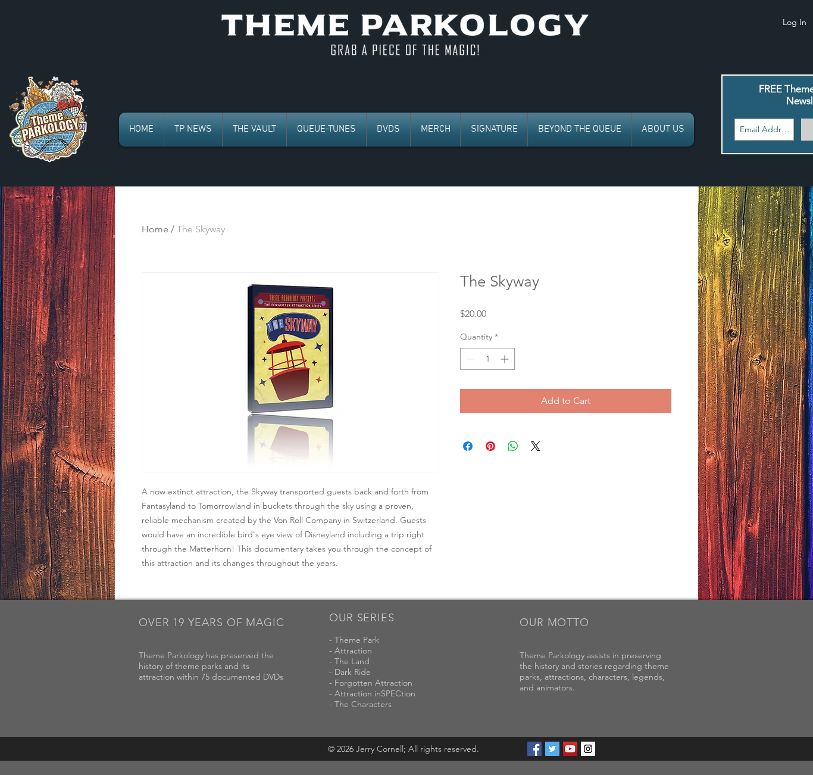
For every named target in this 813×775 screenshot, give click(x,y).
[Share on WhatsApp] (513, 446)
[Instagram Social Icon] (588, 749)
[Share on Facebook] (468, 446)
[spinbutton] (487, 358)
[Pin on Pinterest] (490, 446)
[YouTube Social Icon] (570, 749)
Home (155, 229)
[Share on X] (536, 446)
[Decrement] (469, 358)
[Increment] (505, 358)
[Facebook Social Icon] (534, 749)
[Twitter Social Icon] (552, 749)
